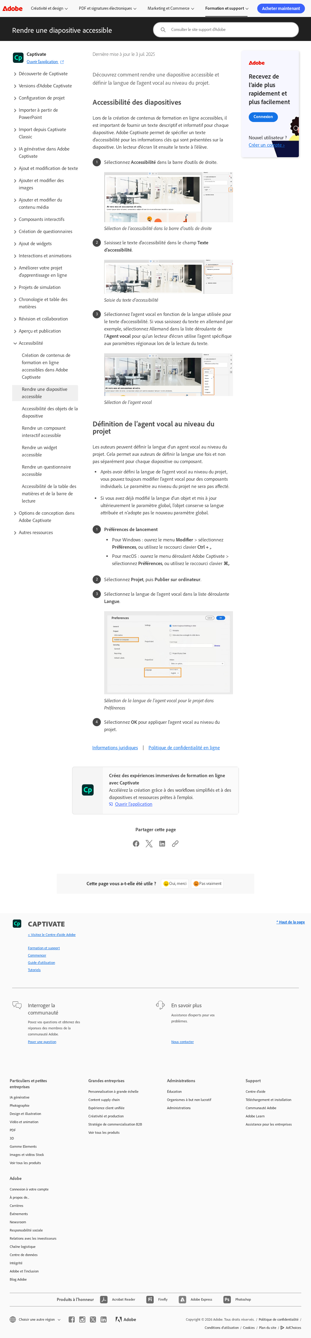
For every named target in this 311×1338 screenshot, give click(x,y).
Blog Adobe (18, 1279)
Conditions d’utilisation (222, 1328)
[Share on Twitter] (149, 846)
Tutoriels (34, 970)
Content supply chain (104, 1100)
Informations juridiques (115, 747)
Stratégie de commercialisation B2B (115, 1124)
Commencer (37, 955)
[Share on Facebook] (136, 846)
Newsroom (18, 1222)
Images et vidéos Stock (27, 1155)
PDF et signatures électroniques (105, 8)
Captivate (36, 54)
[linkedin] (104, 1319)
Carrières (16, 1206)
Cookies (249, 1328)
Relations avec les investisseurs (33, 1238)
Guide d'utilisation (41, 962)
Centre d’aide (255, 1091)
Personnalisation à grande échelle (113, 1091)
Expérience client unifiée (106, 1108)
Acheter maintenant (281, 8)
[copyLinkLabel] (175, 846)
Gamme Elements (23, 1146)
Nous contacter (182, 1042)
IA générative (19, 1097)
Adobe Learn (255, 1116)
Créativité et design (47, 8)
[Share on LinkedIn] (162, 846)
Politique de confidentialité (279, 1319)
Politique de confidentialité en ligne (184, 747)
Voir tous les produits (25, 1163)
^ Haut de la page (290, 922)
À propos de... (19, 1197)
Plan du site (267, 1328)
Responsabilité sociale (26, 1230)
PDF (13, 1130)
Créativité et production (106, 1116)
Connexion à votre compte (29, 1189)
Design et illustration (25, 1114)
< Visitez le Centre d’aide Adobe (52, 935)
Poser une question (42, 1042)
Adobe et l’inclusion (24, 1271)
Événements (19, 1214)
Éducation (174, 1091)
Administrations (179, 1108)
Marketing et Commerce (169, 8)
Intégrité (16, 1263)
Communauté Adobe (261, 1108)
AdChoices (293, 1328)
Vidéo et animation (24, 1122)
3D (12, 1138)
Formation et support (224, 8)
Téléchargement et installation (268, 1100)
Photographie (19, 1105)
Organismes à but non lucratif (189, 1100)
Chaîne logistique (23, 1247)
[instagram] (82, 1319)
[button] (45, 73)
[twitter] (93, 1319)
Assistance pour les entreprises (269, 1124)
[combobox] (226, 29)
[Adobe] (12, 8)
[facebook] (72, 1319)
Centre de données (24, 1255)
